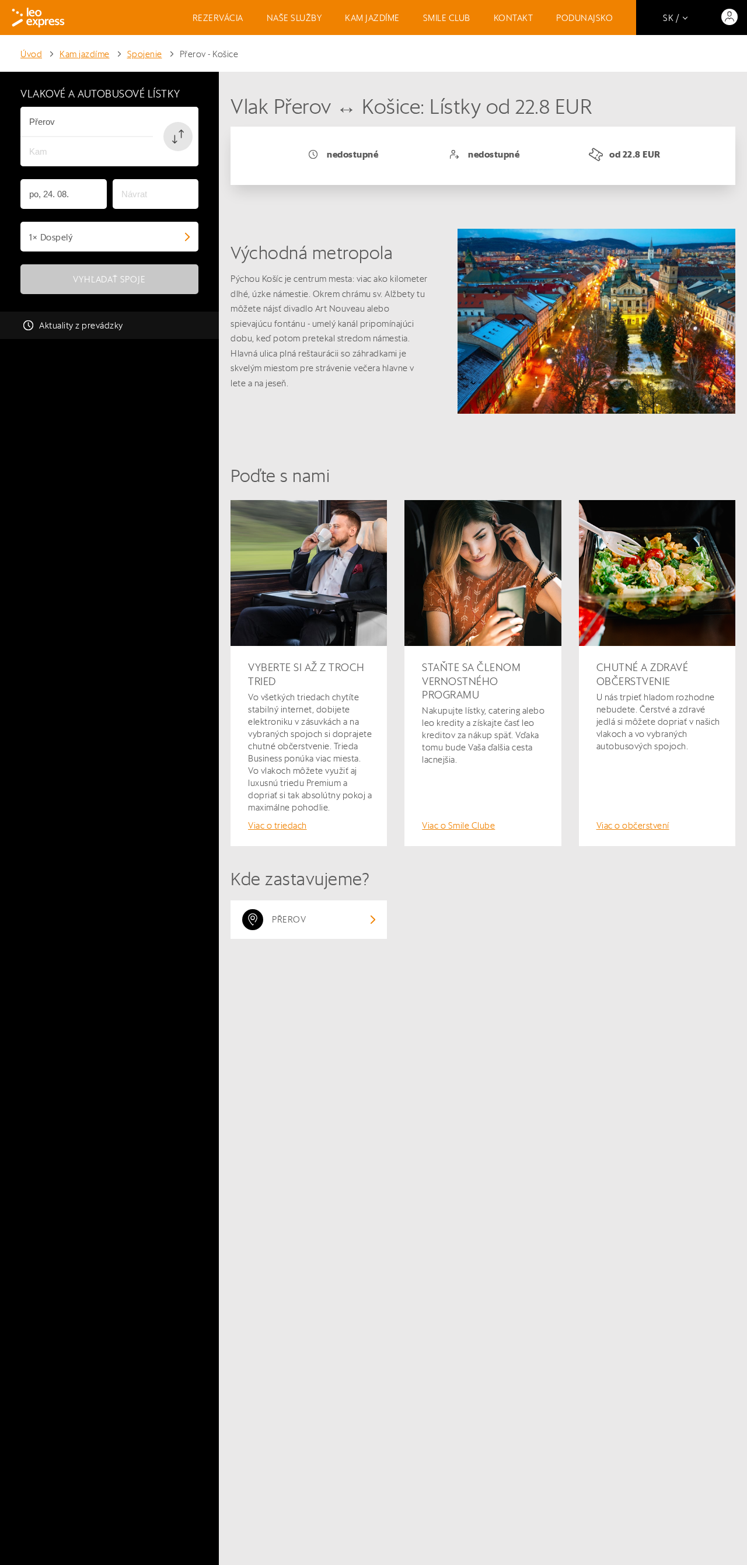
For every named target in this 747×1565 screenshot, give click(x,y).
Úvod (31, 54)
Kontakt (513, 17)
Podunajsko (584, 17)
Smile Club (446, 17)
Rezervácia (218, 17)
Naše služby (294, 17)
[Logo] (38, 17)
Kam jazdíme (372, 17)
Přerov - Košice (209, 54)
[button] (178, 136)
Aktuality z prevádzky (81, 325)
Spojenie (144, 54)
